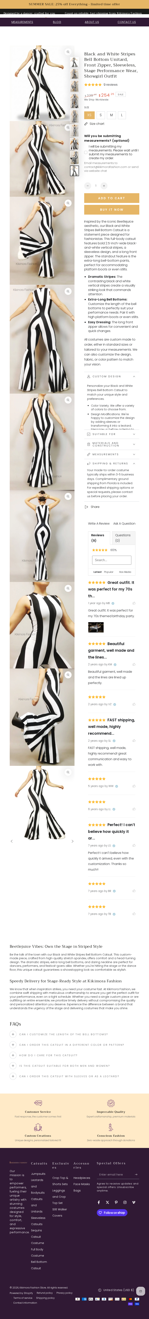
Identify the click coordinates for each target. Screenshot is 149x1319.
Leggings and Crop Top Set (59, 1197)
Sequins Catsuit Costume (37, 1236)
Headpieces (82, 1178)
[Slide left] (11, 841)
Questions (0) (123, 538)
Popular (108, 572)
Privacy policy (64, 1293)
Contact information (25, 1302)
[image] (96, 627)
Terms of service (22, 1298)
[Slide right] (72, 841)
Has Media (125, 572)
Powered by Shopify (21, 1293)
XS (91, 116)
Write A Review (99, 523)
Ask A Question (124, 523)
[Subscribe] (137, 1174)
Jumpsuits (38, 1174)
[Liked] (134, 603)
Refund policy (45, 1293)
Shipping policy (45, 1298)
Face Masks (82, 1184)
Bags (77, 1190)
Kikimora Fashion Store (33, 1287)
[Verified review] (112, 603)
